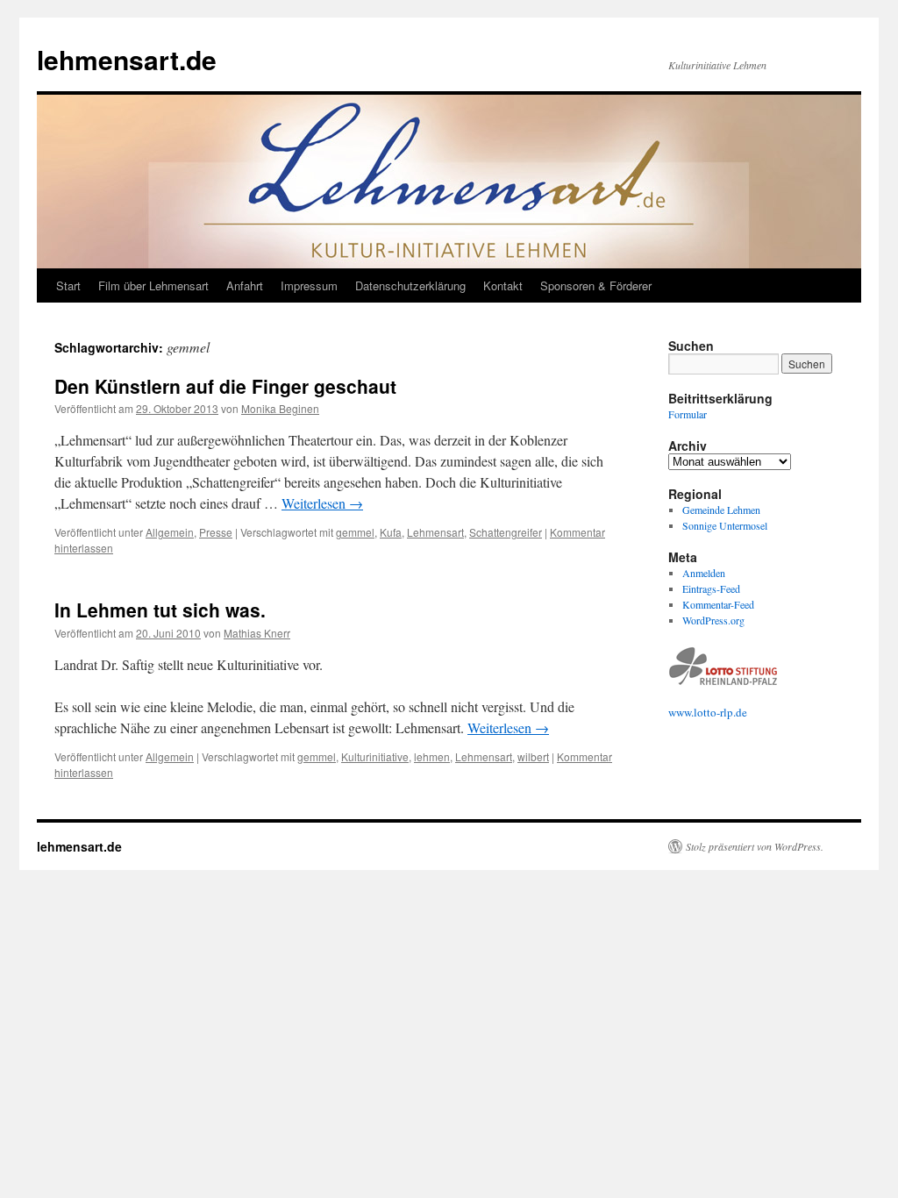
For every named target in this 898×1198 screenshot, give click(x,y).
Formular (687, 414)
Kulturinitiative (375, 756)
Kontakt (503, 285)
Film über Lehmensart (153, 285)
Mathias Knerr (257, 632)
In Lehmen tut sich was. (160, 609)
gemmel (355, 531)
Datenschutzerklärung (410, 285)
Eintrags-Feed (711, 588)
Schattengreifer (505, 531)
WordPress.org (713, 620)
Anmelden (703, 573)
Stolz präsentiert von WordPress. (754, 846)
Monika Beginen (280, 408)
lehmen (432, 756)
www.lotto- (694, 712)
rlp (726, 712)
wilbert (533, 756)
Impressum (309, 285)
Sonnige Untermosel (724, 525)
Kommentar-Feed (718, 604)
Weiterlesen (322, 503)
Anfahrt (244, 285)
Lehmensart (435, 531)
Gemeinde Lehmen (721, 510)
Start (68, 285)
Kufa (391, 531)
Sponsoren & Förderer (596, 285)
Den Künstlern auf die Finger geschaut (225, 386)
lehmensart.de (127, 59)
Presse (215, 531)
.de (740, 712)
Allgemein (170, 531)
